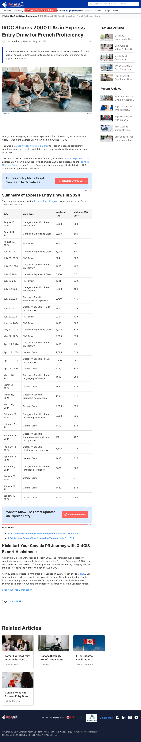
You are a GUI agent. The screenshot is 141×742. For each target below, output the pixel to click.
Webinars (7, 16)
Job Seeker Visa (41, 10)
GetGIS (81, 573)
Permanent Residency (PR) (15, 10)
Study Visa (59, 10)
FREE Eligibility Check (79, 10)
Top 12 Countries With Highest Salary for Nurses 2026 (124, 108)
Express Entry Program (46, 201)
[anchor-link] (9, 717)
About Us (32, 732)
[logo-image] (13, 5)
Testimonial (31, 16)
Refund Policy (80, 732)
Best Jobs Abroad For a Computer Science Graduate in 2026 (124, 138)
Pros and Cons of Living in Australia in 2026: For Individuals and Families (124, 98)
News (115, 10)
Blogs (107, 10)
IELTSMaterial (19, 732)
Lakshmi (12, 41)
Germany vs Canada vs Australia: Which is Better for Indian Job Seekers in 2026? (124, 57)
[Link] (107, 37)
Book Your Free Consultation (17, 589)
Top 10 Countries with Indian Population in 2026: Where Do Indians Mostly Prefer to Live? (123, 118)
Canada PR (15, 601)
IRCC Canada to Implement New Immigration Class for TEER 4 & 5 (43, 533)
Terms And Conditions (48, 732)
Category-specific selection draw (31, 145)
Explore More (106, 717)
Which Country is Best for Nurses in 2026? (124, 67)
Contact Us (93, 732)
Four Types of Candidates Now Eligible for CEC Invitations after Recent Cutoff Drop (123, 78)
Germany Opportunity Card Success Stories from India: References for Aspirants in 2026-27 (124, 37)
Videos (98, 10)
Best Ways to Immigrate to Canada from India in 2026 (124, 128)
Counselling (19, 16)
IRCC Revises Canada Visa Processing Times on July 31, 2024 (41, 538)
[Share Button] (90, 41)
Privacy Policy (65, 732)
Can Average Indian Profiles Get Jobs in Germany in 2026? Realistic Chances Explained (125, 47)
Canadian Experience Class (76, 158)
